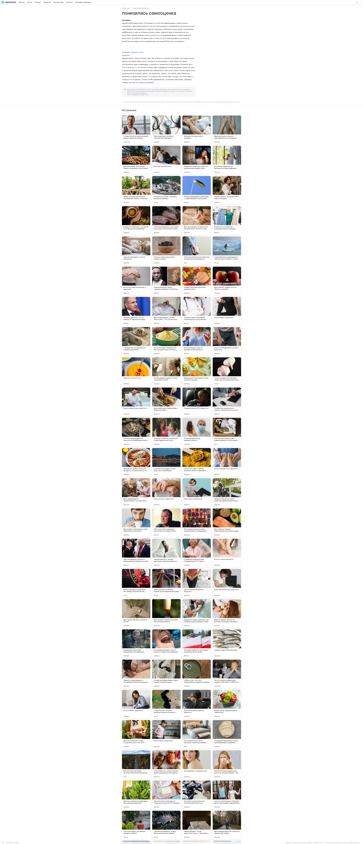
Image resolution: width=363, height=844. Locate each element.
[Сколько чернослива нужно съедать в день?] (166, 250)
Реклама (16, 842)
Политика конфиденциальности (351, 842)
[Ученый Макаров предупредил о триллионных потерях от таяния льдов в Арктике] (227, 250)
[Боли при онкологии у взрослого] (227, 583)
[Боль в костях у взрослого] (166, 492)
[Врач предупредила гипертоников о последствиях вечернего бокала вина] (136, 492)
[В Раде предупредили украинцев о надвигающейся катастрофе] (196, 190)
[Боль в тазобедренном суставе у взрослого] (227, 341)
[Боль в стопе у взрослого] (227, 553)
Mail (3, 842)
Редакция (288, 842)
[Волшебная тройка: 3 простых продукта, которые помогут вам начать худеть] (136, 462)
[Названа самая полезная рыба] (227, 643)
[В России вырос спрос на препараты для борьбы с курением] (196, 341)
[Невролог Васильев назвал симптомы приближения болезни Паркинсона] (227, 492)
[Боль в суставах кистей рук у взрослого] (136, 281)
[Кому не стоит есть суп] (136, 371)
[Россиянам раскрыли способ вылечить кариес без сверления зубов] (166, 643)
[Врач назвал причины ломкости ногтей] (136, 613)
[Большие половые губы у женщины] (196, 130)
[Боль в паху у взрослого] (196, 492)
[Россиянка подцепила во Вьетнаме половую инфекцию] (227, 160)
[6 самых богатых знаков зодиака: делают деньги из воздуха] (136, 130)
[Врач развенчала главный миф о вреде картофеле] (166, 402)
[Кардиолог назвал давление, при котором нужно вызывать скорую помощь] (196, 613)
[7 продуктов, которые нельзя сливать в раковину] (136, 341)
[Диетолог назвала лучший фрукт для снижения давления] (136, 795)
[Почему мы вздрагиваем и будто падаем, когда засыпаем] (166, 674)
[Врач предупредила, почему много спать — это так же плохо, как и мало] (166, 311)
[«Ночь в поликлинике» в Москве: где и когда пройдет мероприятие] (227, 795)
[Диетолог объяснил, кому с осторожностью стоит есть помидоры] (136, 734)
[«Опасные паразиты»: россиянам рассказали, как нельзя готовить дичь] (166, 220)
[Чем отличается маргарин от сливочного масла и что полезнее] (166, 795)
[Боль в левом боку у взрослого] (136, 402)
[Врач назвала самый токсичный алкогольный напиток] (166, 613)
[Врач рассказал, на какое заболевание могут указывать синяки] (227, 130)
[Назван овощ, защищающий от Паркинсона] (227, 704)
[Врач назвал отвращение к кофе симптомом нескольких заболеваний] (136, 522)
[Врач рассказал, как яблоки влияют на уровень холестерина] (136, 160)
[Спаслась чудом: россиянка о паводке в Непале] (136, 825)
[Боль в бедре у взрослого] (227, 311)
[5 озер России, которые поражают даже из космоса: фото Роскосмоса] (166, 704)
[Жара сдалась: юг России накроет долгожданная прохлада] (166, 583)
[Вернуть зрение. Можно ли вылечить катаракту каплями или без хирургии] (227, 613)
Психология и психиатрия (141, 8)
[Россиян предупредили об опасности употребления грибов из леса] (136, 432)
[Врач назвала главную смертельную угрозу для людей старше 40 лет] (227, 522)
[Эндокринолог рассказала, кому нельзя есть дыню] (196, 371)
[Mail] (3, 2)
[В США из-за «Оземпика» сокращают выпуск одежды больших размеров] (227, 220)
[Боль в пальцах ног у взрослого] (227, 462)
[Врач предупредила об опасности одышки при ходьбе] (227, 825)
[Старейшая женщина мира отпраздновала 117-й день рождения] (196, 553)
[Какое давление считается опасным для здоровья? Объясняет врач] (166, 130)
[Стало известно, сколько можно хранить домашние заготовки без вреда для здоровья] (166, 764)
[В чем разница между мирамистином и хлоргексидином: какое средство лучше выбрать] (196, 432)
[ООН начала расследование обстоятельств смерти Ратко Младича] (166, 522)
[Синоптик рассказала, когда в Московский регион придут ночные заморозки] (166, 825)
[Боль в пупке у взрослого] (166, 734)
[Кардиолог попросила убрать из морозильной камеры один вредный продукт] (196, 160)
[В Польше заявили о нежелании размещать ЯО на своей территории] (196, 643)
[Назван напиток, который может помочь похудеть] (227, 190)
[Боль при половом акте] (166, 160)
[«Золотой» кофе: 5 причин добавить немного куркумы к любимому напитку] (196, 462)
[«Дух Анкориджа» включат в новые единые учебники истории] (136, 553)
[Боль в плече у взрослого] (136, 704)
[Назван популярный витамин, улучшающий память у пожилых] (136, 190)
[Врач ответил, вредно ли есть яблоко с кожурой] (227, 281)
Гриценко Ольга (137, 52)
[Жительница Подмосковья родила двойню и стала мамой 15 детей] (227, 432)
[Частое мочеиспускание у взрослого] (196, 583)
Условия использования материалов (302, 842)
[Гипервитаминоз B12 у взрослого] (196, 402)
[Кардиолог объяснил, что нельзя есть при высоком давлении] (136, 220)
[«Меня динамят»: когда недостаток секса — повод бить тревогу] (196, 825)
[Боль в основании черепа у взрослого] (196, 704)
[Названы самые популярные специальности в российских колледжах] (196, 311)
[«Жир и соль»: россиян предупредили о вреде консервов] (196, 674)
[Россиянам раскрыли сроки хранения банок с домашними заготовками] (196, 522)
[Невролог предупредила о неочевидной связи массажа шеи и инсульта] (136, 674)
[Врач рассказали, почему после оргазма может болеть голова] (196, 220)
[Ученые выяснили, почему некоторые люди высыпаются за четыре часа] (166, 553)
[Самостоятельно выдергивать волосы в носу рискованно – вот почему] (227, 764)
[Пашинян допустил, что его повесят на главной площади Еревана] (136, 311)
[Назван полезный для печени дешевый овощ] (196, 281)
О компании (9, 842)
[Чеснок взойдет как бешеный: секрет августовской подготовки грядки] (227, 371)
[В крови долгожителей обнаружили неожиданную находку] (136, 643)
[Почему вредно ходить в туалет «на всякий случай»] (166, 371)
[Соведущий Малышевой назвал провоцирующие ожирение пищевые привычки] (227, 734)
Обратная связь (318, 842)
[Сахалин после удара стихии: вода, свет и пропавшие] (166, 462)
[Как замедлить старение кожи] (196, 764)
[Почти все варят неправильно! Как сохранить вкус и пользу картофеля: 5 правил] (166, 341)
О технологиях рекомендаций (332, 842)
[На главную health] (10, 2)
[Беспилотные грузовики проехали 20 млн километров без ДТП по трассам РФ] (136, 764)
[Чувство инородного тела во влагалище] (136, 250)
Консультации (126, 8)
